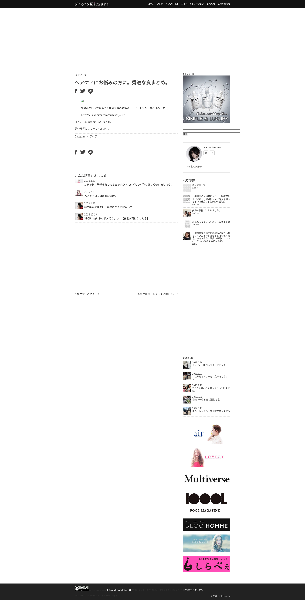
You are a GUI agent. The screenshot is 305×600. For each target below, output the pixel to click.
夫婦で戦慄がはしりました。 (206, 210)
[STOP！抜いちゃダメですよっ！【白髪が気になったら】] (79, 219)
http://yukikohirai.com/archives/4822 (103, 115)
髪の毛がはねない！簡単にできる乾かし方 (108, 207)
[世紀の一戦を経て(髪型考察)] (187, 403)
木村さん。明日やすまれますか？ (209, 365)
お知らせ (211, 4)
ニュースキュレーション (192, 4)
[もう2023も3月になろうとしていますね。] (187, 391)
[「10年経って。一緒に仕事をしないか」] (187, 379)
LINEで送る (112, 596)
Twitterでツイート (99, 596)
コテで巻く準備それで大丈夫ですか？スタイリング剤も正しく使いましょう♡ (128, 184)
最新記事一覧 (199, 185)
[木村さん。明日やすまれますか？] (187, 368)
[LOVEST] (206, 466)
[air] (206, 443)
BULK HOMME (206, 99)
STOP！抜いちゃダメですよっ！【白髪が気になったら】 (116, 218)
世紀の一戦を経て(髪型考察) (206, 399)
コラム (151, 4)
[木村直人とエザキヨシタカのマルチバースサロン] (206, 486)
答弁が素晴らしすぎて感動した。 (156, 294)
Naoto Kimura (92, 4)
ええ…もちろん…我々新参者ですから (211, 411)
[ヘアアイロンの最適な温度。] (79, 195)
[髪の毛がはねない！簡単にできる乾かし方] (79, 208)
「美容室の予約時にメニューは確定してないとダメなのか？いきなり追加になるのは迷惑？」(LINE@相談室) (211, 199)
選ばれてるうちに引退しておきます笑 (211, 222)
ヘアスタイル (172, 4)
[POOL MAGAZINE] (206, 514)
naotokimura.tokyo (97, 590)
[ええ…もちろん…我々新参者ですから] (187, 414)
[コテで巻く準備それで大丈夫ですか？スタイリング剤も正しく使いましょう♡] (79, 182)
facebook (212, 153)
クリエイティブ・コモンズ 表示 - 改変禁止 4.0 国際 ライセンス (158, 590)
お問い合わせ (224, 4)
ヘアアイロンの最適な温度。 (100, 196)
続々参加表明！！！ (88, 294)
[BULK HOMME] (206, 530)
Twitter (205, 153)
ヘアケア (92, 136)
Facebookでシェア (83, 596)
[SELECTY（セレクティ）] (206, 551)
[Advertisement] (152, 36)
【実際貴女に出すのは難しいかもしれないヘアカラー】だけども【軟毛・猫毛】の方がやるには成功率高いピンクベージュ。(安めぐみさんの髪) (211, 237)
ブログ (160, 4)
